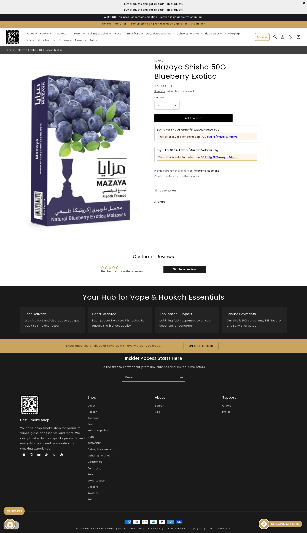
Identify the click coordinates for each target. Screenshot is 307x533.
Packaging (94, 468)
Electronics (95, 462)
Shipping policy (196, 528)
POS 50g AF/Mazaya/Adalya (219, 136)
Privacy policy (155, 528)
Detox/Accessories (100, 449)
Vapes (92, 405)
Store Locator (97, 480)
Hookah (93, 412)
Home (10, 50)
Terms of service (175, 528)
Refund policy (137, 528)
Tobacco (93, 418)
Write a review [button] (184, 269)
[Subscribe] (181, 377)
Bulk (90, 499)
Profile (226, 412)
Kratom (93, 424)
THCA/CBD (95, 443)
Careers (93, 487)
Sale (90, 474)
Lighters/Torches (99, 455)
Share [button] (162, 201)
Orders (226, 405)
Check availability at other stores (176, 176)
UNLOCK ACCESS (201, 346)
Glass (91, 437)
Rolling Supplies (98, 430)
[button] (31, 33)
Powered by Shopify (115, 528)
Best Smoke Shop (94, 528)
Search (159, 405)
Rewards (93, 493)
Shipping (159, 91)
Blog (157, 412)
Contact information (220, 528)
